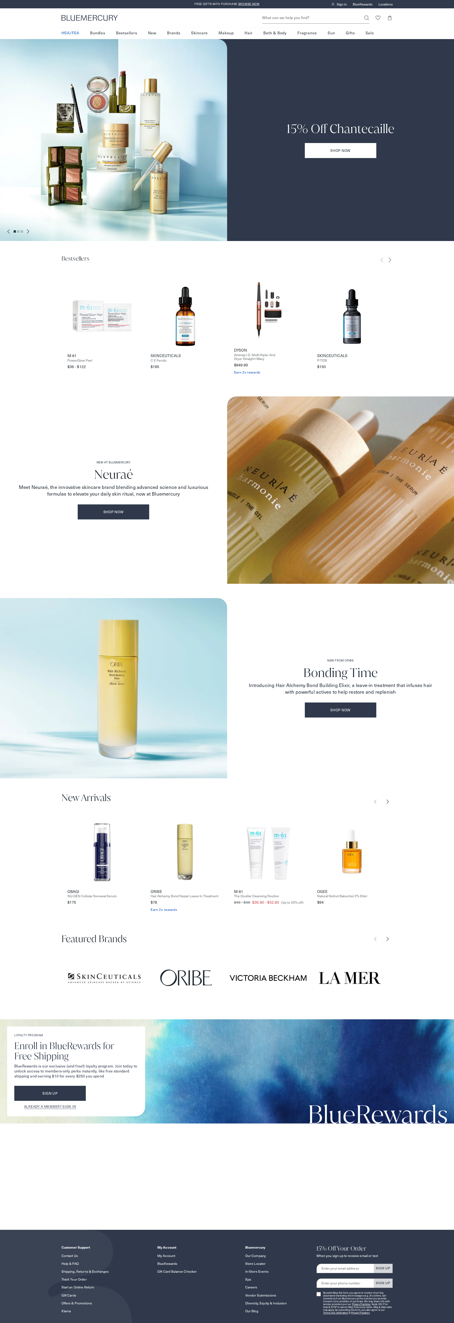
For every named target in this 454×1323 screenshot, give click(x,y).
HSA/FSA (70, 33)
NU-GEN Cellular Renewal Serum (92, 896)
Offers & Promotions (76, 1303)
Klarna (66, 1311)
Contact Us (69, 1256)
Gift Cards (68, 1295)
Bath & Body (275, 33)
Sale (370, 33)
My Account (166, 1256)
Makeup (226, 33)
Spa (248, 1279)
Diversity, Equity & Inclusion (266, 1303)
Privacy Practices (361, 1304)
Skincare (199, 33)
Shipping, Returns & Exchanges (85, 1271)
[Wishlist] (378, 18)
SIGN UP (383, 1268)
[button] (390, 18)
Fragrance (307, 33)
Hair (249, 33)
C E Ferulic (159, 361)
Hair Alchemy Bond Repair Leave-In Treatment (184, 896)
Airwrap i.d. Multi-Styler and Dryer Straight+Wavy (254, 357)
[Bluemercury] (89, 18)
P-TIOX (322, 361)
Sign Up (49, 1093)
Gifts (350, 33)
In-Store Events (257, 1271)
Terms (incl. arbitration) (335, 1312)
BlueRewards (362, 4)
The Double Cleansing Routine (256, 896)
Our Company (255, 1256)
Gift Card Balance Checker (177, 1271)
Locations (385, 4)
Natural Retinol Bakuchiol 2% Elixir (342, 896)
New (152, 33)
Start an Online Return (77, 1287)
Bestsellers (126, 33)
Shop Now (340, 150)
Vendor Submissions (260, 1295)
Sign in (342, 4)
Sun (331, 33)
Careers (251, 1287)
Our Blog (251, 1311)
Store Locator (255, 1263)
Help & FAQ (70, 1263)
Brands (173, 33)
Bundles (97, 33)
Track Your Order (74, 1279)
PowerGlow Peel (79, 361)
